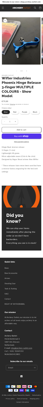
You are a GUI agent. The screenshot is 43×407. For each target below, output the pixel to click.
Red (14, 112)
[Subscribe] (34, 367)
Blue (6, 112)
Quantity (5, 117)
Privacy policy (10, 398)
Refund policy (36, 395)
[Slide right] (26, 70)
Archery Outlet (12, 395)
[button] (2, 7)
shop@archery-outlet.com (21, 348)
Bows (7, 268)
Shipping (12, 104)
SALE (6, 294)
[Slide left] (16, 70)
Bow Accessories (11, 273)
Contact (8, 299)
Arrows (7, 278)
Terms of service (22, 398)
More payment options (21, 141)
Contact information (22, 402)
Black (35, 112)
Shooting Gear (10, 283)
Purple (24, 112)
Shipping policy (35, 398)
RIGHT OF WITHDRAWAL (15, 304)
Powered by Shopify (23, 395)
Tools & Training (11, 289)
